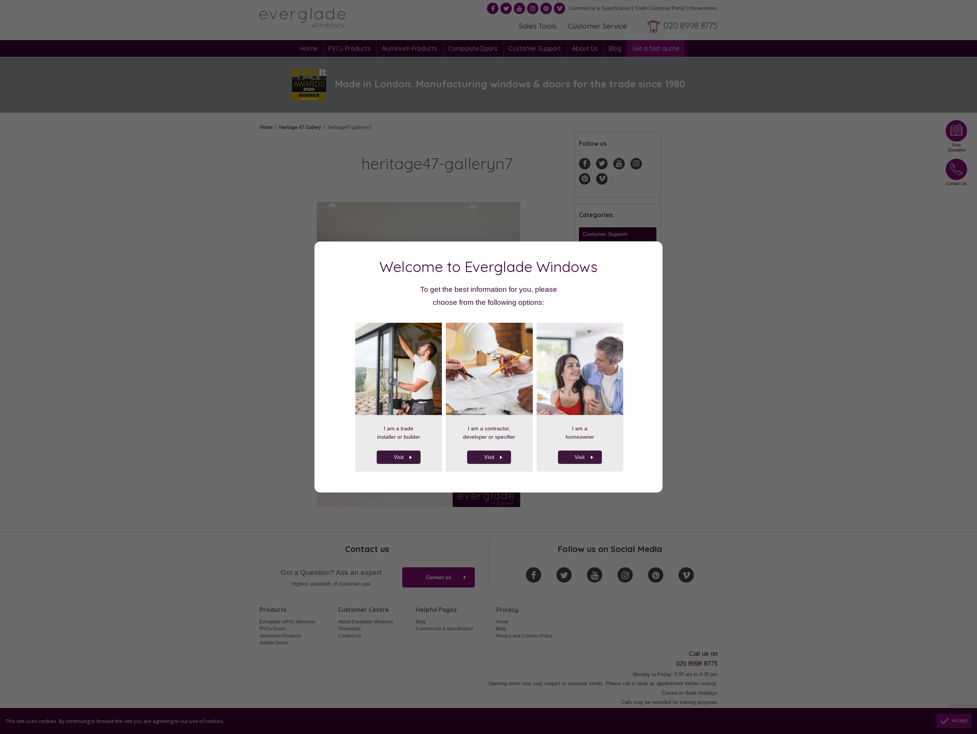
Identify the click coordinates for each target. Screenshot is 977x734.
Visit (399, 457)
